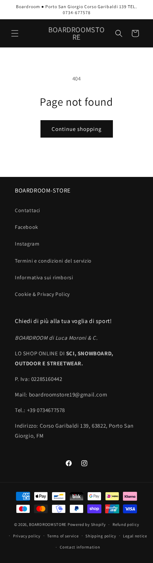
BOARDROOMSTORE (47, 524)
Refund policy (126, 524)
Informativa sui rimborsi (44, 277)
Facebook (26, 227)
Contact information (80, 547)
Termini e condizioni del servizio (53, 260)
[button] (15, 33)
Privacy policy (26, 536)
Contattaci (27, 210)
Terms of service (62, 536)
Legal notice (135, 536)
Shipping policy (100, 536)
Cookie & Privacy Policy (42, 294)
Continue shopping (77, 128)
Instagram (27, 243)
